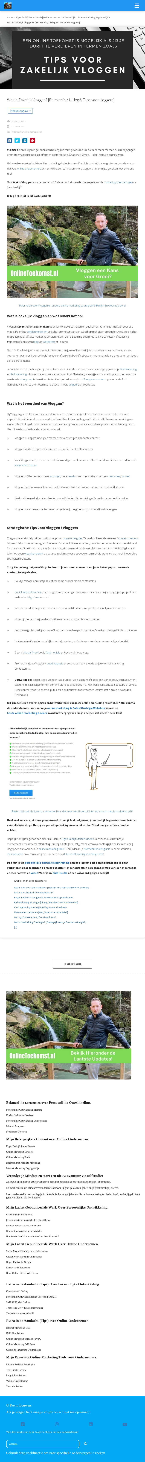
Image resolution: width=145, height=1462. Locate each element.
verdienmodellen (37, 331)
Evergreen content (94, 379)
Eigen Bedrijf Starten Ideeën (78, 839)
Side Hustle (60, 873)
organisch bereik (33, 553)
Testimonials (52, 652)
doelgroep (26, 379)
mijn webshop (15, 854)
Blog (36, 341)
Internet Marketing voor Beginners (83, 854)
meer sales (113, 476)
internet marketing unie (96, 849)
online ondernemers (29, 168)
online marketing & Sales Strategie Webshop (76, 708)
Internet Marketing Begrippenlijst (27, 131)
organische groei (72, 538)
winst (34, 873)
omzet (126, 476)
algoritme (33, 597)
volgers (73, 384)
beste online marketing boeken (27, 713)
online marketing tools (51, 849)
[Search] (85, 1444)
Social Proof (31, 652)
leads (71, 476)
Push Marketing (128, 369)
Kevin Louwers (18, 121)
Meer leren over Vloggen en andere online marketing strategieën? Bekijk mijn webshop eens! (72, 305)
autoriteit (55, 476)
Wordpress (49, 341)
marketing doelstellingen (118, 182)
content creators (128, 538)
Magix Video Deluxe (26, 465)
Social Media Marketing (28, 592)
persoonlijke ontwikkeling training (47, 862)
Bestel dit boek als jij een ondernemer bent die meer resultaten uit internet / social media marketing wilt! (72, 811)
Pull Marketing (19, 374)
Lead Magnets (55, 663)
